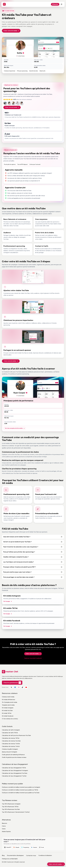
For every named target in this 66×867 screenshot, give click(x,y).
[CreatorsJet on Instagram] (18, 687)
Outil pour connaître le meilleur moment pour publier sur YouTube (20, 792)
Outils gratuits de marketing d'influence (13, 754)
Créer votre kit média (10, 30)
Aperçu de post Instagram (9, 752)
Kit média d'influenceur (8, 699)
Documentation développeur (15, 855)
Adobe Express (6, 831)
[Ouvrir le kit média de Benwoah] (21, 103)
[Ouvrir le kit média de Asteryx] (5, 103)
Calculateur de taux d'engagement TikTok (14, 767)
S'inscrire (55, 4)
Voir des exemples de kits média (14, 428)
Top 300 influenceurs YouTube (11, 809)
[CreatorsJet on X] (11, 687)
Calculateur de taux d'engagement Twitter (14, 776)
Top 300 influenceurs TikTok (10, 806)
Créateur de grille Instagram (10, 749)
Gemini (35, 847)
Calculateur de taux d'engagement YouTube (14, 773)
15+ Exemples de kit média (9, 702)
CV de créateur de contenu (10, 718)
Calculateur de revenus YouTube (11, 741)
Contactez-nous (31, 855)
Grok (42, 847)
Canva (4, 826)
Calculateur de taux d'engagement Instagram (15, 770)
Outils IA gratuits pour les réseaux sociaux (14, 757)
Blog (3, 855)
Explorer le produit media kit (33, 658)
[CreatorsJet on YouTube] (26, 687)
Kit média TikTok (6, 713)
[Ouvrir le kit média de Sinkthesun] (13, 103)
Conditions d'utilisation (45, 855)
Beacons (4, 823)
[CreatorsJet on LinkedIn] (15, 687)
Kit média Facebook (7, 716)
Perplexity (26, 847)
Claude (17, 847)
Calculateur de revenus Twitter (11, 743)
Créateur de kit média (8, 697)
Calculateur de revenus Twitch (11, 746)
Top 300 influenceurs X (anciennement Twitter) (16, 812)
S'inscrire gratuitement (11, 682)
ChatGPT (8, 847)
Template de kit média (8, 705)
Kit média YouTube (7, 710)
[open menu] (61, 4)
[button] (33, 537)
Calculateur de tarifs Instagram (11, 730)
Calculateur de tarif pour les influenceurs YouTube (16, 735)
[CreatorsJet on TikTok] (22, 687)
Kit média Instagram (7, 708)
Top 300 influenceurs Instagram (11, 804)
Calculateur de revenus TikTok (10, 738)
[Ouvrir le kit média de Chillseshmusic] (9, 103)
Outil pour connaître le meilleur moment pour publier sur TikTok (20, 790)
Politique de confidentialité (10, 859)
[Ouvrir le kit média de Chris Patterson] (17, 103)
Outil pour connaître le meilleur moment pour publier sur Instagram (21, 787)
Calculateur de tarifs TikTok (10, 732)
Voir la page (6, 601)
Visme (3, 829)
